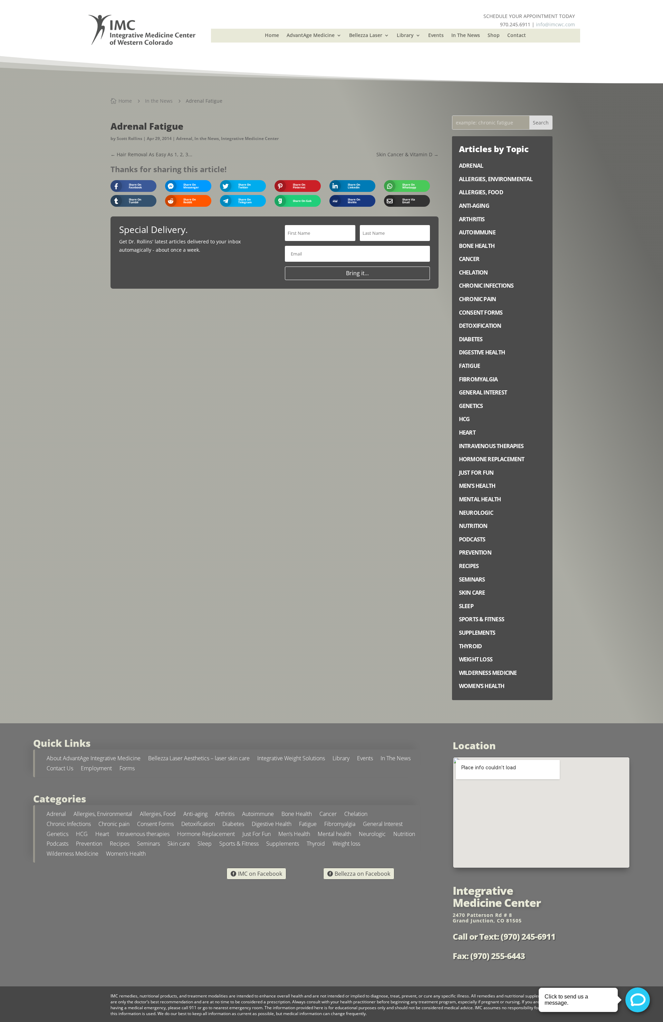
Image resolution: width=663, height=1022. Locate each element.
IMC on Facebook (260, 873)
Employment (96, 769)
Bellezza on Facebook (362, 873)
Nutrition (404, 835)
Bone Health (296, 815)
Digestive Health (271, 825)
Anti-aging (195, 815)
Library (405, 35)
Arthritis (224, 815)
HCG (82, 835)
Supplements (282, 844)
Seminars (148, 844)
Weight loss (346, 844)
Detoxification (198, 825)
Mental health (334, 835)
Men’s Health (294, 835)
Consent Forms (155, 825)
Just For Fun (256, 835)
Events (436, 35)
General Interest (383, 825)
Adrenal (184, 138)
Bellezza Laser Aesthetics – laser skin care (199, 759)
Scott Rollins (129, 138)
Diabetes (233, 825)
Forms (127, 769)
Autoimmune (258, 815)
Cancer (328, 815)
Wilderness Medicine (72, 854)
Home (272, 35)
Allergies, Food (158, 815)
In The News (465, 35)
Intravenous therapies (143, 835)
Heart (102, 835)
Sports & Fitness (239, 844)
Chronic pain (113, 825)
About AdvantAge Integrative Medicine (94, 759)
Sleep (205, 844)
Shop (494, 35)
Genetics (57, 835)
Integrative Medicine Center (250, 138)
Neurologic (372, 835)
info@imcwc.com (555, 24)
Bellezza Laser (365, 35)
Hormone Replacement (206, 835)
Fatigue (308, 825)
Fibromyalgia (339, 825)
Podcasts (57, 844)
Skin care (178, 844)
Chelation (355, 815)
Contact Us (60, 769)
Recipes (119, 844)
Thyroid (316, 844)
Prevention (89, 844)
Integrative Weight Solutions (291, 759)
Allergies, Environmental (103, 815)
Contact (516, 35)
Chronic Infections (69, 825)
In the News (206, 138)
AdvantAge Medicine (311, 35)
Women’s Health (126, 854)
